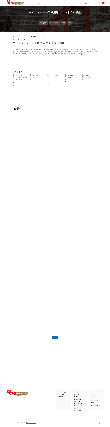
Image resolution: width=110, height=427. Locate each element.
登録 (33, 21)
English (90, 9)
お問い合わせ (70, 21)
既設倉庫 (46, 13)
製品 (38, 3)
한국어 (90, 21)
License (55, 337)
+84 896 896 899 (50, 403)
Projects (17, 37)
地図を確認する (11, 405)
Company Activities (96, 395)
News (92, 402)
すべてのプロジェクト (93, 358)
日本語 (86, 3)
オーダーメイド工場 (46, 17)
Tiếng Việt (90, 13)
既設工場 (46, 9)
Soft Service (77, 408)
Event (92, 397)
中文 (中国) (90, 17)
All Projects (77, 410)
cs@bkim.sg (51, 402)
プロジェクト (60, 21)
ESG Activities (94, 400)
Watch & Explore (95, 405)
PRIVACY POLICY (31, 423)
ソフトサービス (46, 21)
